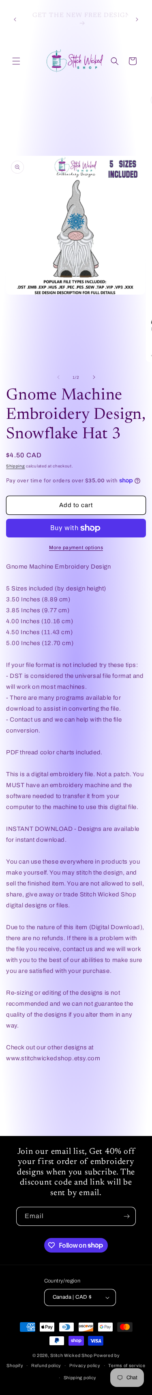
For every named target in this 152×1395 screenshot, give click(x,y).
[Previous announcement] (15, 19)
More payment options (76, 547)
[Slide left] (58, 377)
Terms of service (126, 1365)
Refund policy (46, 1365)
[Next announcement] (137, 19)
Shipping (15, 466)
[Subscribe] (126, 1216)
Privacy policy (85, 1365)
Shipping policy (80, 1377)
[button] (16, 61)
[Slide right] (94, 377)
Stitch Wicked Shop (71, 1355)
